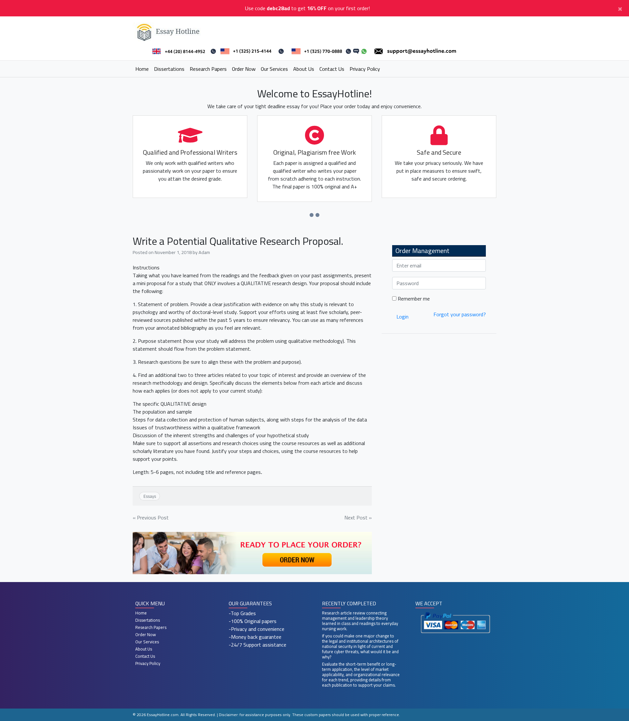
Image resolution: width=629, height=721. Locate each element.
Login (402, 317)
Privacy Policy (365, 69)
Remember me (413, 298)
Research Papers (208, 69)
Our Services (274, 69)
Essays (149, 496)
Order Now (244, 69)
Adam (204, 252)
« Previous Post (151, 517)
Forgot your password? (459, 314)
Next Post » (358, 517)
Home (142, 69)
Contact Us (331, 69)
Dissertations (169, 69)
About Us (303, 69)
